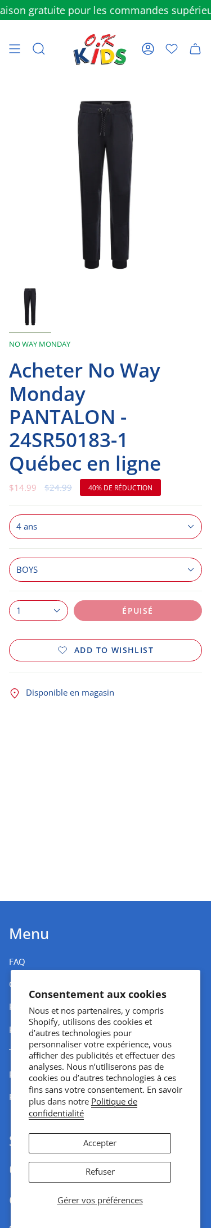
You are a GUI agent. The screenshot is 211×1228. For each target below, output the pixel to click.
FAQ (17, 962)
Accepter (99, 1143)
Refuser (100, 1172)
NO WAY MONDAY (39, 344)
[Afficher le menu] (14, 48)
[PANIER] (195, 48)
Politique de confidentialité (83, 1107)
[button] (39, 48)
